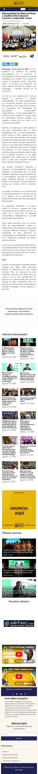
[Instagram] (29, 9)
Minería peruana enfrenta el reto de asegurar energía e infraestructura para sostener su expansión (28, 474)
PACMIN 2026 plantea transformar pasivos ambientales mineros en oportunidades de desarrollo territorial (9, 424)
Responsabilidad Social (13, 23)
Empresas (5, 23)
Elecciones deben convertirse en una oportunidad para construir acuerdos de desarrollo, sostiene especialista (9, 475)
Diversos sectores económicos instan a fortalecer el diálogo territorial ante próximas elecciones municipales (27, 352)
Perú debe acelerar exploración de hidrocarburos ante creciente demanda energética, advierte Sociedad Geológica (9, 450)
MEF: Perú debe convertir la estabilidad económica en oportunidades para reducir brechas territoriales (10, 377)
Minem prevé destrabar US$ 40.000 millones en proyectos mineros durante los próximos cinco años (28, 376)
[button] (4, 9)
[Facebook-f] (32, 9)
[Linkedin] (36, 9)
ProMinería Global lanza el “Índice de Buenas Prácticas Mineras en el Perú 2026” (8, 351)
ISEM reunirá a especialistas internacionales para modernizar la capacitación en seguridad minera (27, 425)
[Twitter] (17, 694)
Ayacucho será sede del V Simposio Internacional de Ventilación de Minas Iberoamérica (28, 449)
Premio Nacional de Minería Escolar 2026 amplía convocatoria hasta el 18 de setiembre (9, 401)
